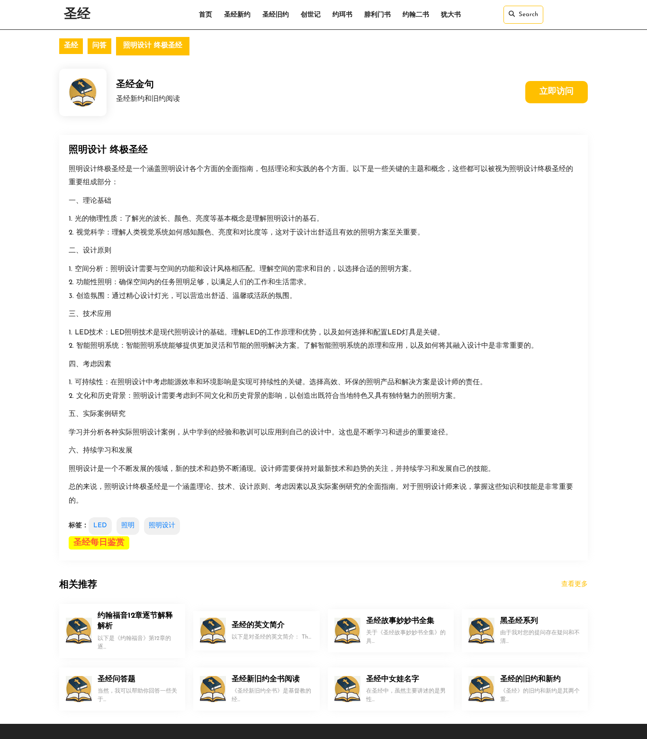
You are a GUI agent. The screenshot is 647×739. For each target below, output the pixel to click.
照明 (128, 525)
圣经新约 (237, 14)
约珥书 (342, 14)
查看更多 (574, 584)
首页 (205, 14)
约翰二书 (416, 14)
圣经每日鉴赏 (99, 543)
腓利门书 (377, 14)
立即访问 (556, 92)
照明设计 (162, 525)
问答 (99, 45)
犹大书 (451, 14)
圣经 (77, 14)
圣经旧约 (275, 14)
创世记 (311, 14)
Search (528, 14)
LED (100, 525)
